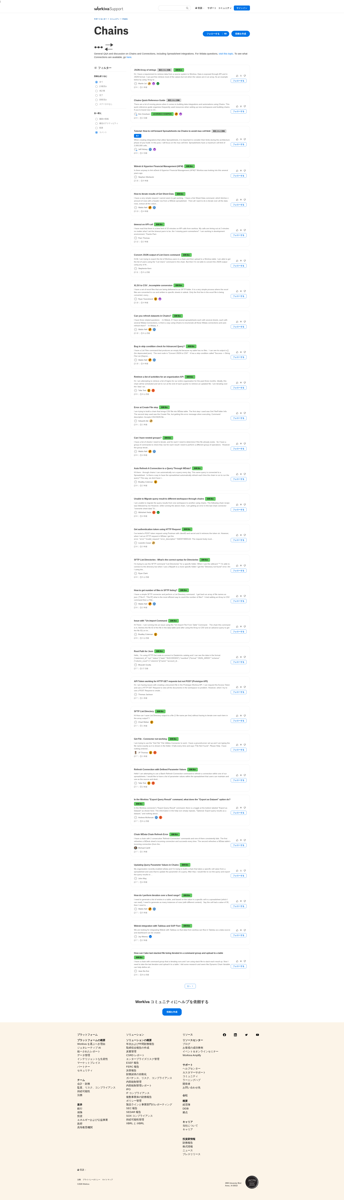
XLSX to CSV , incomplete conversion (153, 285)
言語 (200, 8)
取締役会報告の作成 (137, 1047)
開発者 (186, 1083)
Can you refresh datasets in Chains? (152, 316)
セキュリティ (85, 1070)
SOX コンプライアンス (139, 1115)
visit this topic (226, 53)
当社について (190, 1125)
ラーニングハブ (191, 1080)
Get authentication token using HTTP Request (157, 529)
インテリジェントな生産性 (92, 1059)
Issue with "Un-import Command (150, 621)
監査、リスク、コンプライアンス (96, 1087)
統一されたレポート (88, 1051)
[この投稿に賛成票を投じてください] (237, 76)
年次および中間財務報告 (140, 1044)
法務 (79, 1095)
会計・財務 (83, 1083)
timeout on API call (143, 224)
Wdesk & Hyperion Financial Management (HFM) (158, 166)
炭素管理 (131, 1051)
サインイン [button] (241, 8)
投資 (79, 1116)
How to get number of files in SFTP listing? (155, 590)
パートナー (83, 1066)
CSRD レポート (135, 1055)
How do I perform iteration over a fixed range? (157, 895)
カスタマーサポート (194, 1072)
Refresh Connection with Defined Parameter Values (160, 769)
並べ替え (98, 113)
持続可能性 (83, 1091)
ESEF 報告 (132, 1062)
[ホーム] (108, 9)
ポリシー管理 (133, 1100)
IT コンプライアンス (138, 1093)
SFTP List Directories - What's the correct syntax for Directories (166, 560)
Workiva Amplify (192, 1055)
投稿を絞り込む (100, 76)
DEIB (186, 1108)
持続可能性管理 (135, 1119)
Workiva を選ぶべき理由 (91, 1044)
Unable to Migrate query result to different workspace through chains (169, 499)
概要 (185, 1100)
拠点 (185, 1112)
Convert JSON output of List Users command (157, 255)
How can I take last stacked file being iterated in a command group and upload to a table (178, 953)
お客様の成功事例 (193, 1047)
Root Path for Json (143, 651)
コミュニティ (114, 19)
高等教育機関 (85, 1127)
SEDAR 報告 (133, 1112)
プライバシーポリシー (91, 1180)
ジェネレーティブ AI (89, 1047)
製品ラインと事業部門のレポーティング (149, 1104)
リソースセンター (193, 1040)
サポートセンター (100, 19)
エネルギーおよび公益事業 (92, 1119)
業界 (79, 1104)
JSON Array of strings (145, 70)
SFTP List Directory (144, 711)
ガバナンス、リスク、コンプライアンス (149, 1078)
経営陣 (186, 1104)
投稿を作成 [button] (240, 33)
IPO (128, 1089)
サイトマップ (107, 1180)
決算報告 (131, 1070)
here (129, 57)
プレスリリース (191, 1154)
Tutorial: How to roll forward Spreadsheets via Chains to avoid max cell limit (172, 131)
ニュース (188, 1150)
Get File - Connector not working (150, 739)
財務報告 (188, 1142)
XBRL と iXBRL (135, 1123)
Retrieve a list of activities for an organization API (159, 377)
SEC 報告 (131, 1108)
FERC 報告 (132, 1066)
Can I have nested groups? (148, 438)
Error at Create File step (146, 407)
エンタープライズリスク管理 (142, 1059)
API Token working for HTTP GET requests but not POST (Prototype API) (171, 681)
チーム (81, 1080)
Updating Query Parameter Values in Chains (156, 865)
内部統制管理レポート (139, 1085)
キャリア (188, 1121)
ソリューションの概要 (139, 1040)
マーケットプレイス (88, 1062)
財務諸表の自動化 (136, 1074)
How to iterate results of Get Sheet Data (154, 194)
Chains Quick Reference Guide (149, 100)
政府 (79, 1123)
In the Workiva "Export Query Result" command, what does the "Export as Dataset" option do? (182, 799)
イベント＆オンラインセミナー (200, 1051)
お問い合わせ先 (191, 1087)
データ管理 (83, 1055)
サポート (188, 1064)
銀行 (79, 1108)
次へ (189, 986)
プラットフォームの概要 (91, 1040)
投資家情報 (189, 1139)
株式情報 (188, 1146)
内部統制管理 (133, 1081)
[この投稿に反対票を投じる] (245, 76)
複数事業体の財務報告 (139, 1097)
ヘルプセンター (191, 1068)
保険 (79, 1112)
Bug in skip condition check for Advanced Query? (159, 346)
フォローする (213, 33)
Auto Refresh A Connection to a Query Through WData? (162, 468)
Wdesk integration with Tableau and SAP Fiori (157, 926)
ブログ (186, 1044)
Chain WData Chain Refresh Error (151, 834)
